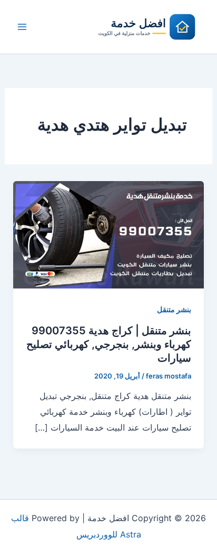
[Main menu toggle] (22, 26)
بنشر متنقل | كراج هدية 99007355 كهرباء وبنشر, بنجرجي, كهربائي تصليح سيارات (108, 344)
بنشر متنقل (174, 309)
